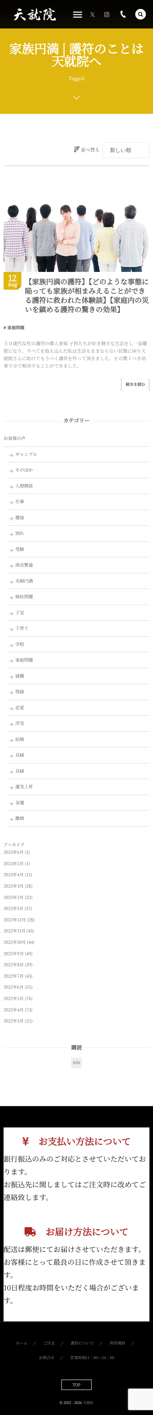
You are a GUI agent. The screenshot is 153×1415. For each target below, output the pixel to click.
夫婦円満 (24, 581)
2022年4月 (14, 1010)
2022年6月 (14, 987)
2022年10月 (15, 942)
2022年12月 (15, 920)
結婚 (19, 739)
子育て (21, 628)
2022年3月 (14, 1021)
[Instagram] (106, 14)
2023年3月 (14, 886)
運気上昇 (24, 786)
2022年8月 (14, 965)
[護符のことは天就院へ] (34, 14)
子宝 (19, 612)
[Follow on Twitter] (92, 14)
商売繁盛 (24, 565)
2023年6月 (14, 852)
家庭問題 (15, 328)
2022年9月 (14, 954)
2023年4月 (14, 875)
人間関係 (24, 486)
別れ (19, 533)
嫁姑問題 (24, 596)
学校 (19, 644)
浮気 (19, 723)
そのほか (24, 470)
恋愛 (19, 707)
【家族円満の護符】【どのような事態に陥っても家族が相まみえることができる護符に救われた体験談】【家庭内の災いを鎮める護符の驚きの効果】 (87, 295)
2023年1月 (13, 908)
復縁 (19, 691)
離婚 (19, 818)
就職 (19, 676)
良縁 (19, 755)
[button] (140, 14)
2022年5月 (14, 998)
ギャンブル (26, 454)
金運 (19, 802)
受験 (19, 549)
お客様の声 (15, 438)
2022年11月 (14, 931)
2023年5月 (14, 864)
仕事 (19, 501)
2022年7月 (14, 976)
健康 (19, 517)
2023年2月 (14, 897)
